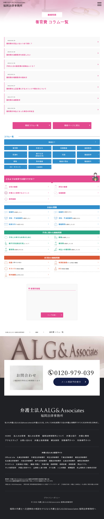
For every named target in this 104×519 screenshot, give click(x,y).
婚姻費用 (87, 148)
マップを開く (52, 315)
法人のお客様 (20, 435)
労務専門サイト (68, 440)
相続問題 (54, 464)
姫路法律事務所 (55, 460)
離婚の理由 (63, 161)
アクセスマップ (11, 440)
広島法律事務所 (69, 460)
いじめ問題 (61, 467)
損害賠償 (72, 464)
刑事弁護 (45, 464)
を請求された (65, 212)
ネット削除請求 (10, 467)
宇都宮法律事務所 (38, 457)
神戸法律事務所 (41, 460)
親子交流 (39, 154)
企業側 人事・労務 (40, 467)
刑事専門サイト (84, 440)
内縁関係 (39, 167)
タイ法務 (52, 467)
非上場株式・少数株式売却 (87, 467)
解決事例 (55, 440)
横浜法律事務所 (81, 457)
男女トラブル (82, 464)
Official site (10, 457)
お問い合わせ (26, 440)
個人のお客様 (34, 435)
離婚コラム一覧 (32, 125)
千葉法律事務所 (67, 457)
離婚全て (52, 142)
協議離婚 (63, 148)
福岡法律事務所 (83, 460)
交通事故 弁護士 (22, 464)
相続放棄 (63, 464)
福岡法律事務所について (53, 435)
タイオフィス (9, 464)
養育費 (15, 148)
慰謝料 (15, 154)
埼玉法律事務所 (53, 457)
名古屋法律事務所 (12, 460)
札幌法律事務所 (23, 457)
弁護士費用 (84, 435)
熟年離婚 (39, 161)
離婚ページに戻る (72, 125)
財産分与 (39, 148)
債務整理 (71, 467)
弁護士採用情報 (41, 440)
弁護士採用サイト (24, 467)
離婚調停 (87, 154)
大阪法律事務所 (27, 460)
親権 (15, 161)
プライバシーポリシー (52, 497)
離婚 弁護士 (35, 464)
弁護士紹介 (71, 435)
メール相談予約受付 (71, 381)
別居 (63, 154)
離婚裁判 (87, 161)
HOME (8, 435)
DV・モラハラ (15, 167)
